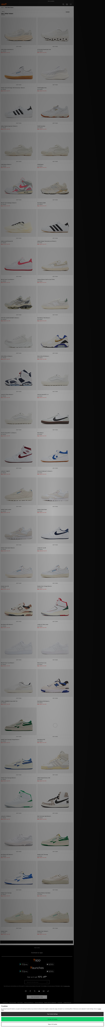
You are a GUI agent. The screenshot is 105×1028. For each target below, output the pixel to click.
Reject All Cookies (52, 1024)
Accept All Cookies (52, 1019)
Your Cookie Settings (52, 1014)
